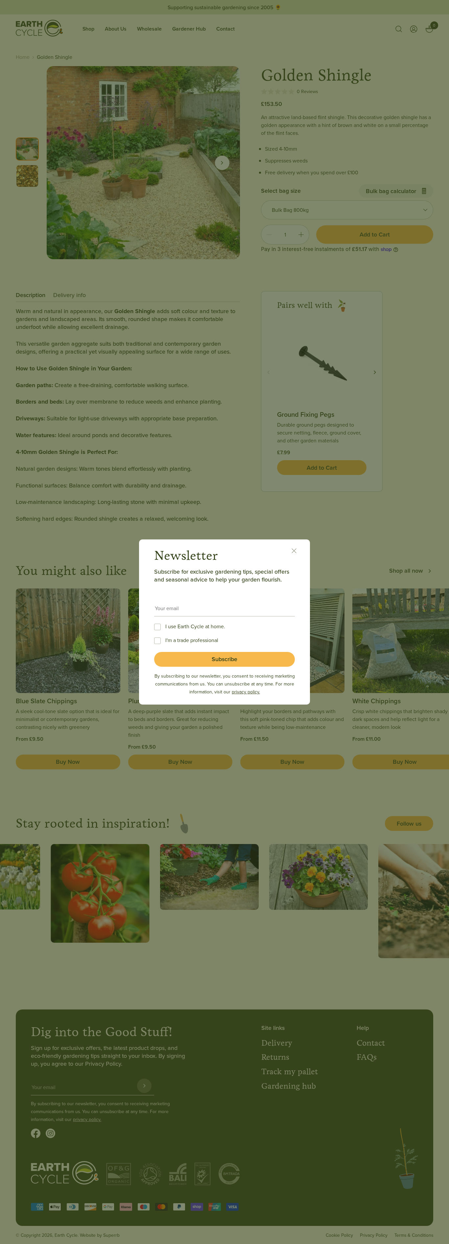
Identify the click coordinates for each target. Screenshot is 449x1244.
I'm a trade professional (191, 640)
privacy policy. (246, 691)
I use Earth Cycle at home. (195, 626)
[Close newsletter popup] (297, 552)
